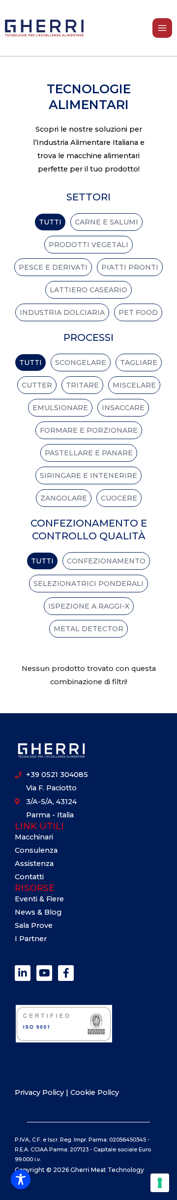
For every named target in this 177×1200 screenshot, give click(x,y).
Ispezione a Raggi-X (88, 606)
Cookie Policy (94, 1092)
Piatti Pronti (129, 267)
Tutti (50, 222)
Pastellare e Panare (89, 452)
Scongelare (80, 362)
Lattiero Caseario (88, 289)
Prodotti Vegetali (88, 244)
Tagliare (138, 362)
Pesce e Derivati (53, 267)
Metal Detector (88, 628)
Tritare (82, 385)
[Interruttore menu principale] (162, 28)
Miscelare (134, 385)
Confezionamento (106, 561)
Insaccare (123, 407)
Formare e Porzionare (89, 430)
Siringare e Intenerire (88, 475)
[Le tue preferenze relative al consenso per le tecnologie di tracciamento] (159, 1182)
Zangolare (63, 498)
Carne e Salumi (106, 222)
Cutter (37, 385)
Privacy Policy (40, 1092)
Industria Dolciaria (62, 312)
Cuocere (119, 498)
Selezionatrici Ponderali (88, 583)
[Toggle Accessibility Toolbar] (20, 1179)
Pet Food (138, 312)
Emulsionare (60, 407)
